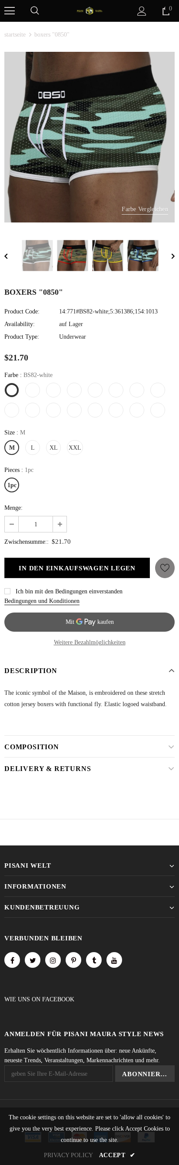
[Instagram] (53, 960)
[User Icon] (141, 11)
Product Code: (22, 311)
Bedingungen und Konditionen (42, 601)
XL (54, 447)
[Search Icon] (34, 11)
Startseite (15, 34)
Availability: (19, 324)
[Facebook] (12, 960)
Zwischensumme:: (26, 542)
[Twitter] (32, 960)
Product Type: (21, 336)
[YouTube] (114, 960)
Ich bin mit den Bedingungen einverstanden (69, 591)
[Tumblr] (94, 960)
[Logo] (89, 10)
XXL (75, 447)
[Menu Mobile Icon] (9, 11)
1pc (12, 485)
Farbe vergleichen (145, 209)
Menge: (13, 508)
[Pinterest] (73, 960)
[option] (89, 137)
